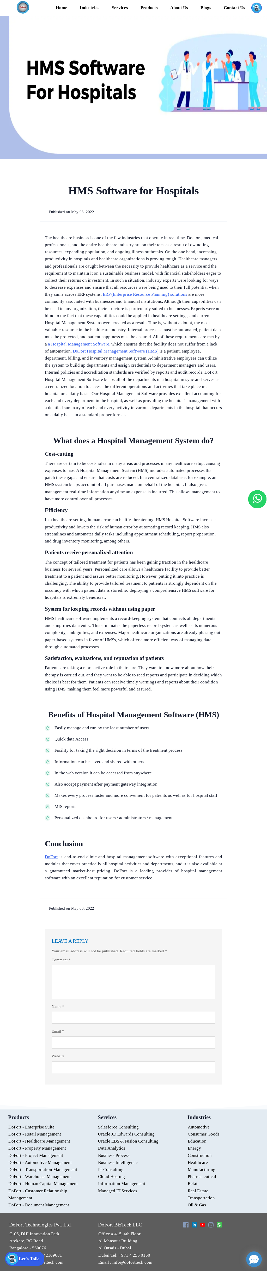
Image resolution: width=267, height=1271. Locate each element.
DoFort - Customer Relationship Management (37, 1194)
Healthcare (198, 1162)
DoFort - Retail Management (34, 1134)
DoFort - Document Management (38, 1204)
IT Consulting (111, 1169)
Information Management (121, 1183)
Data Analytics (111, 1148)
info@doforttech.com (131, 1262)
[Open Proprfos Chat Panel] (254, 1259)
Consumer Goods (204, 1134)
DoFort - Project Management (35, 1155)
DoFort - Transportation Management (42, 1169)
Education (197, 1141)
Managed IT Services (117, 1190)
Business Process (114, 1155)
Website (58, 1056)
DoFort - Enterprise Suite (31, 1127)
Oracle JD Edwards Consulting (126, 1134)
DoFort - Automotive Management (40, 1162)
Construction (200, 1155)
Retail (193, 1183)
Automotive (199, 1127)
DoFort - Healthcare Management (39, 1141)
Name (58, 1006)
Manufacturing (201, 1169)
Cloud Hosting (111, 1176)
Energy (194, 1148)
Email (58, 1031)
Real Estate (198, 1190)
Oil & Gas (197, 1204)
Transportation (201, 1197)
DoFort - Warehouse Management (39, 1176)
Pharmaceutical (202, 1176)
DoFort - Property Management (37, 1148)
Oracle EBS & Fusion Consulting (128, 1141)
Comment (61, 960)
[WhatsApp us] (257, 499)
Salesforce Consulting (118, 1127)
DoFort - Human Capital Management (43, 1183)
